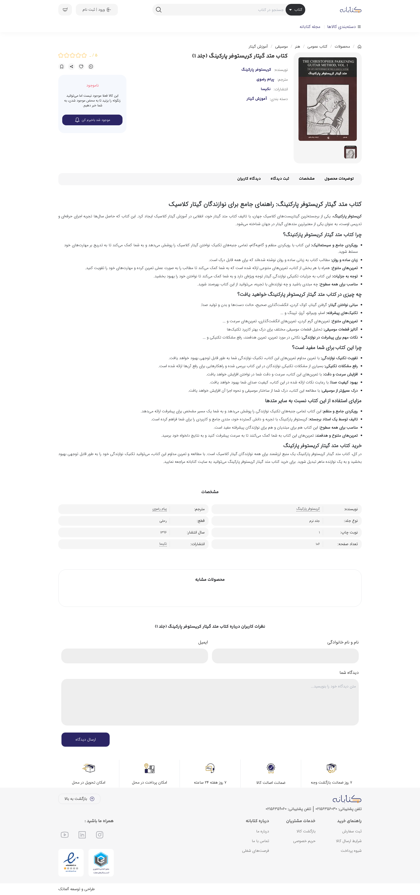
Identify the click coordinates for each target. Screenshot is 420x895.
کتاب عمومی (317, 47)
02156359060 (276, 809)
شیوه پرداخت (351, 851)
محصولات (342, 47)
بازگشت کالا (306, 831)
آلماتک (63, 889)
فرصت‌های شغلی (255, 851)
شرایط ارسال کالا (349, 841)
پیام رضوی (265, 80)
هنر (297, 47)
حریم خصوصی (304, 841)
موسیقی (281, 47)
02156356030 (326, 809)
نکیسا (266, 89)
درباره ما (262, 831)
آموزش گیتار (258, 47)
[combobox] (228, 10)
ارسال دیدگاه (86, 739)
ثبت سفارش (352, 831)
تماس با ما (260, 841)
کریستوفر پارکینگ (256, 70)
